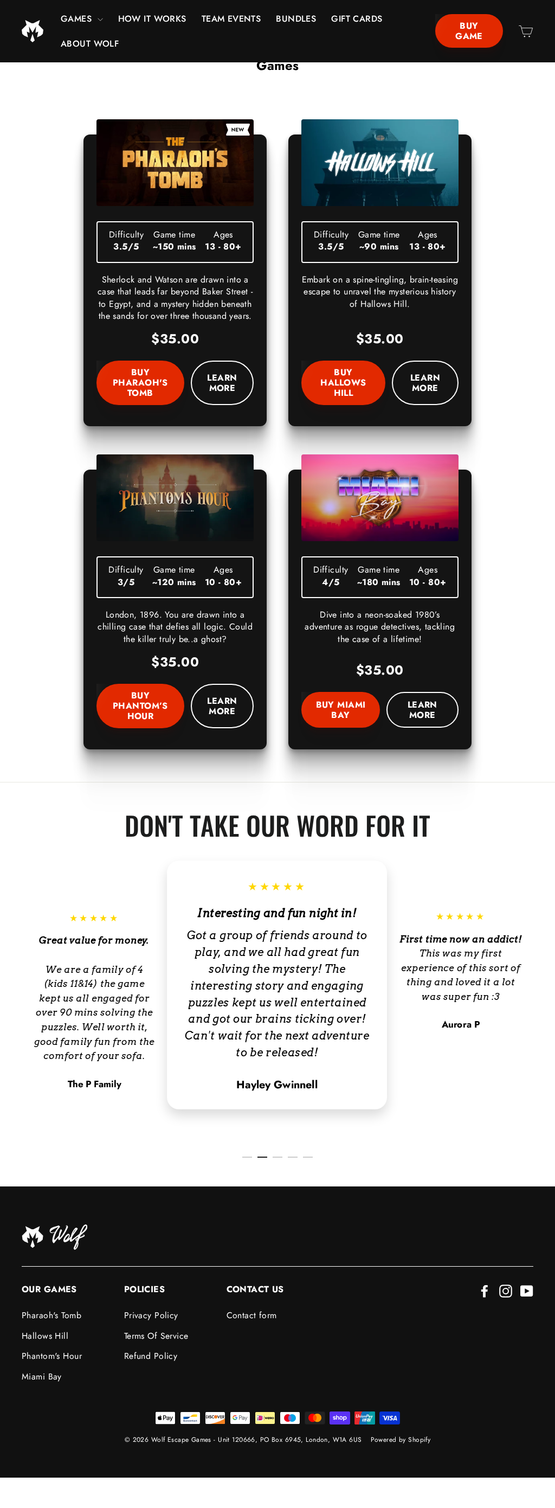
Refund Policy (151, 1356)
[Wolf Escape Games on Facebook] (484, 1290)
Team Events (231, 18)
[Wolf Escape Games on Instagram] (505, 1290)
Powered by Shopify (401, 1440)
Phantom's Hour (52, 1356)
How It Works (152, 18)
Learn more (222, 382)
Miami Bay (42, 1376)
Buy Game (469, 31)
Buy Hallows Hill (343, 382)
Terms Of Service (156, 1336)
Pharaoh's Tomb (51, 1315)
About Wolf (90, 43)
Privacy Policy (151, 1315)
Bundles (296, 18)
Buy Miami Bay (341, 709)
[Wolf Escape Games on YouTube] (526, 1290)
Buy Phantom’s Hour (140, 705)
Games (78, 18)
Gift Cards (356, 18)
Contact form (252, 1315)
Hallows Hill (45, 1336)
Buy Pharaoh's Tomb (140, 382)
